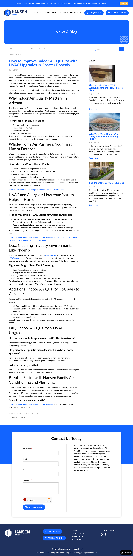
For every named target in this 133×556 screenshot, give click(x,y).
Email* (26, 459)
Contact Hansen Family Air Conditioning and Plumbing (31, 404)
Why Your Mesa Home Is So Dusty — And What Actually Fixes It (103, 136)
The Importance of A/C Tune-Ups (106, 182)
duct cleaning (50, 255)
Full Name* (27, 449)
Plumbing (20, 49)
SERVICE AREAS (50, 13)
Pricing (63, 13)
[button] (117, 12)
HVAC (31, 49)
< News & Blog (13, 54)
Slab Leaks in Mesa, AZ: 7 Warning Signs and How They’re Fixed (106, 87)
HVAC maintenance (17, 258)
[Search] (121, 49)
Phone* (26, 469)
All (11, 49)
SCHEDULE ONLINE (35, 507)
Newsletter (42, 49)
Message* (27, 480)
